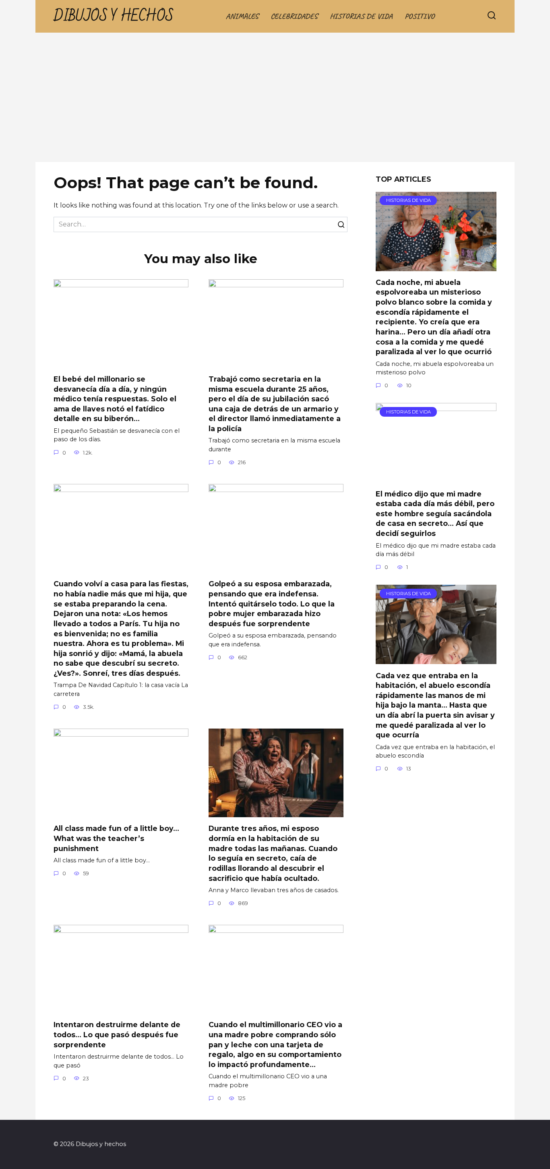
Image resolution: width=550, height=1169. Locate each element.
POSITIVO (419, 16)
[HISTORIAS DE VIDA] (436, 266)
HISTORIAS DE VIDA (361, 16)
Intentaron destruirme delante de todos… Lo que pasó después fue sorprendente (117, 1034)
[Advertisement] (275, 101)
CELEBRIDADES (294, 16)
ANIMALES (242, 16)
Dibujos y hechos (114, 16)
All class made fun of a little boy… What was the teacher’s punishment (116, 838)
